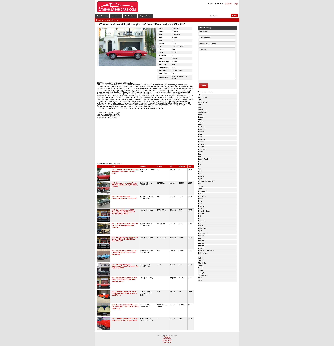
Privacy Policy (167, 341)
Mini (199, 218)
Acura (200, 95)
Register (228, 4)
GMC (200, 171)
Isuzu (200, 184)
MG (199, 216)
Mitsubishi (201, 221)
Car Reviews (130, 16)
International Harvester (206, 181)
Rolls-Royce (202, 253)
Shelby (200, 260)
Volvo (200, 278)
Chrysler (201, 132)
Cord (200, 137)
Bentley (201, 117)
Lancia (200, 194)
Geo (199, 169)
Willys (200, 280)
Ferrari (200, 161)
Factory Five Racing (205, 159)
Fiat (199, 164)
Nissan (200, 226)
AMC (200, 100)
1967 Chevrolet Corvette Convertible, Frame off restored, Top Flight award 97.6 (125, 266)
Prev (101, 47)
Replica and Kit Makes (206, 251)
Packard (201, 236)
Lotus (200, 204)
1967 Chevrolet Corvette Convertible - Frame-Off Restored (124, 197)
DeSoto (201, 147)
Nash (200, 223)
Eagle (200, 154)
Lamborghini (202, 191)
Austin (200, 109)
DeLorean (201, 144)
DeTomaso (202, 149)
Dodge (200, 152)
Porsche (201, 246)
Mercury (201, 213)
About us (167, 337)
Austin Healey (203, 112)
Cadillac (201, 127)
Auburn (201, 105)
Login (236, 4)
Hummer (201, 176)
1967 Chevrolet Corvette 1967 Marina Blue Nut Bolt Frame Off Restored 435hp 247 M (123, 212)
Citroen (201, 134)
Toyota (200, 270)
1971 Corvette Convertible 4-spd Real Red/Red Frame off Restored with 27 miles (124, 293)
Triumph (201, 273)
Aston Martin (202, 102)
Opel (200, 231)
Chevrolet (201, 129)
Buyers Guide (145, 16)
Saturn (200, 258)
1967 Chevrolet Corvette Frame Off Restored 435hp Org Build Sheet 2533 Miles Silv (125, 239)
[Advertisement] (145, 140)
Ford (200, 166)
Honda (200, 174)
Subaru (201, 265)
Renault (201, 248)
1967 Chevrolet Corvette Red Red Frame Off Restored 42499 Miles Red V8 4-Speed (124, 279)
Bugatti (200, 122)
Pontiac (201, 243)
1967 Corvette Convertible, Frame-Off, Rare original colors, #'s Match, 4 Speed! (125, 185)
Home (210, 4)
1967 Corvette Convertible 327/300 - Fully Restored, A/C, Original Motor (125, 319)
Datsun (200, 142)
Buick (200, 124)
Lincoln (201, 201)
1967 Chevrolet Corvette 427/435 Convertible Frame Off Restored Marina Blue (124, 252)
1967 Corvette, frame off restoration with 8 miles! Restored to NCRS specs (125, 171)
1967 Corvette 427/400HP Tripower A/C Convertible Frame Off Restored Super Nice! (125, 307)
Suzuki (200, 268)
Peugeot (201, 238)
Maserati (201, 206)
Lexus (200, 199)
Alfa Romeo (202, 97)
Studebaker (202, 263)
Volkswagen (202, 275)
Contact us (219, 4)
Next (153, 47)
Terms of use (167, 339)
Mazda (200, 208)
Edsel (200, 156)
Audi (200, 107)
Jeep (200, 189)
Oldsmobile (202, 228)
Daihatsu (201, 139)
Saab (200, 256)
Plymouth (201, 241)
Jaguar (200, 186)
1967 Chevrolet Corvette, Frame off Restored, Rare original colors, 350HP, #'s (125, 225)
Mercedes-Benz (204, 211)
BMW (200, 119)
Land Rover (202, 196)
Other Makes (202, 233)
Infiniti (200, 179)
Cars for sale (102, 16)
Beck (200, 114)
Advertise (116, 16)
